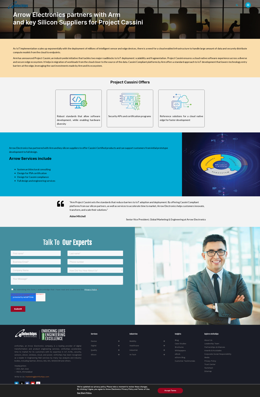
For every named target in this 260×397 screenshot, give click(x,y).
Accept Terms (170, 390)
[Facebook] (27, 384)
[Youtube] (33, 384)
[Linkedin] (16, 384)
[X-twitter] (22, 384)
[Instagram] (38, 384)
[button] (237, 5)
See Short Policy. (84, 393)
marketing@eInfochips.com (37, 377)
